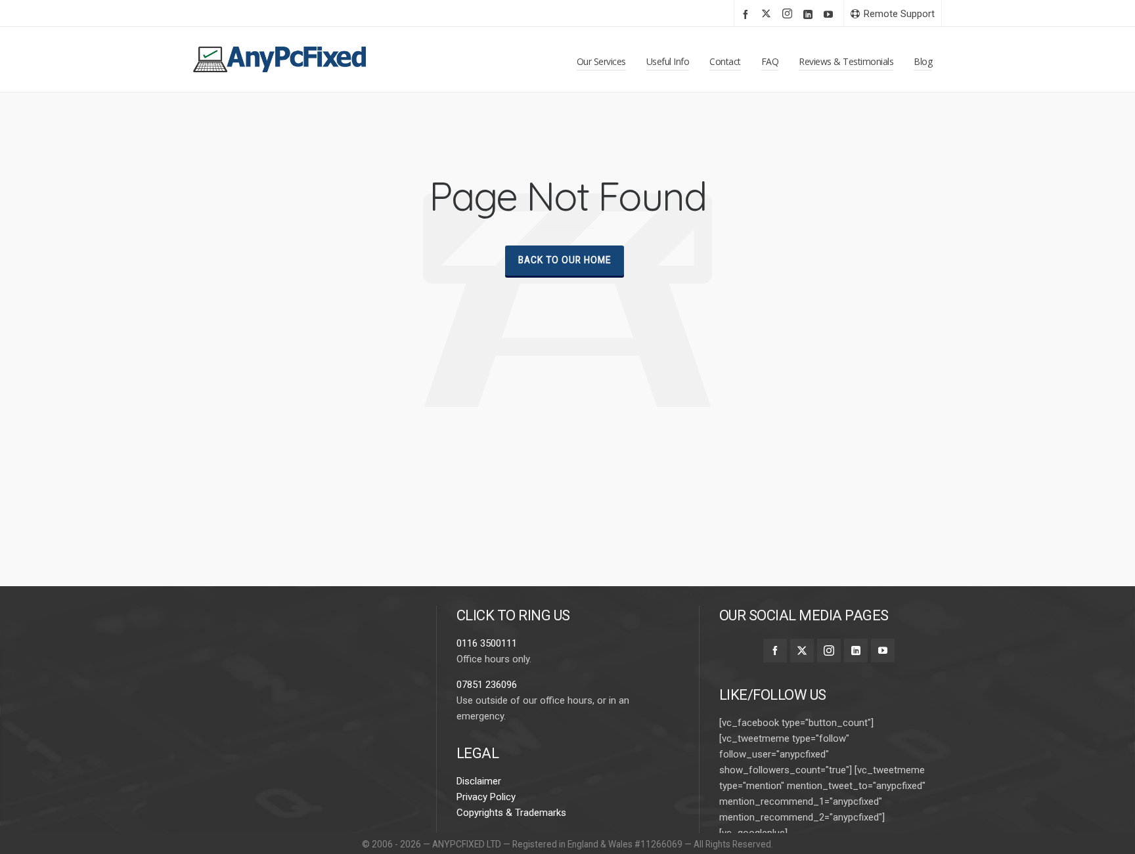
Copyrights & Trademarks (511, 813)
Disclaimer (478, 781)
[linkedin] (809, 14)
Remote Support (899, 14)
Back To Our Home (564, 260)
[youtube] (830, 14)
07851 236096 (486, 685)
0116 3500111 (486, 643)
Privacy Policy (486, 797)
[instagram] (789, 14)
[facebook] (747, 14)
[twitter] (768, 14)
